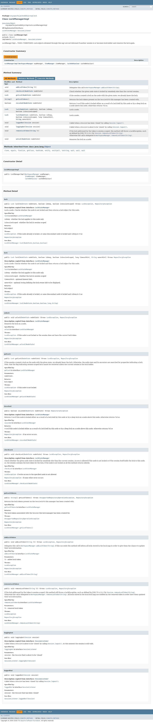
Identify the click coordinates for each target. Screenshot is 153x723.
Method (30, 9)
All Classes (5, 6)
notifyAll (56, 150)
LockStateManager (9, 31)
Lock (6, 95)
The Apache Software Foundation (29, 720)
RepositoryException (103, 204)
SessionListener (24, 31)
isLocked (19, 103)
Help (50, 2)
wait (72, 150)
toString (65, 150)
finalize (21, 150)
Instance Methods (26, 78)
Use (25, 2)
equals (13, 150)
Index (45, 2)
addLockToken (21, 87)
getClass (30, 150)
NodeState (29, 91)
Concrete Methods (45, 78)
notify (47, 150)
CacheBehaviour (73, 63)
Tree (29, 2)
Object (12, 37)
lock (17, 109)
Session (28, 123)
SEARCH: (126, 6)
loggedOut (20, 123)
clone (6, 150)
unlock (18, 139)
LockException (87, 204)
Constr (23, 9)
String (30, 87)
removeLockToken (22, 131)
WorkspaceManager (26, 63)
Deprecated (36, 2)
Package (12, 2)
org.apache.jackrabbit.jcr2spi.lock (23, 16)
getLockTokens (22, 99)
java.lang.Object (8, 23)
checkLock (20, 91)
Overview (4, 2)
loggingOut (20, 127)
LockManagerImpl (11, 63)
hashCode (39, 150)
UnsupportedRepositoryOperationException (56, 498)
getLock (19, 95)
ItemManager (50, 63)
